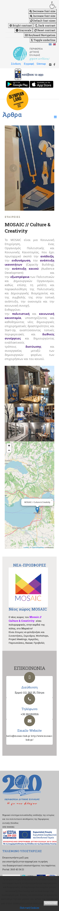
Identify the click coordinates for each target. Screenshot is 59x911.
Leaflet (26, 547)
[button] (31, 5)
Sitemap (41, 63)
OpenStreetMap (38, 547)
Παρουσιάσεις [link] (16, 642)
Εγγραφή (29, 63)
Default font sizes (44, 20)
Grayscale (24, 30)
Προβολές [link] (39, 642)
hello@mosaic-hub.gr (18, 735)
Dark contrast (46, 25)
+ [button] (9, 446)
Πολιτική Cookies (29, 907)
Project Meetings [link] (18, 639)
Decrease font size (43, 11)
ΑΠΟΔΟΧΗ (51, 903)
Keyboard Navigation (41, 35)
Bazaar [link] (28, 642)
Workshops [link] (42, 635)
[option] (29, 168)
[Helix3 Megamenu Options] (55, 116)
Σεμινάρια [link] (29, 635)
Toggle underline (44, 40)
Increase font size (43, 16)
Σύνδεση (16, 63)
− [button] (9, 450)
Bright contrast (22, 25)
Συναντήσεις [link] (15, 635)
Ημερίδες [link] (33, 639)
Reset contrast (46, 30)
